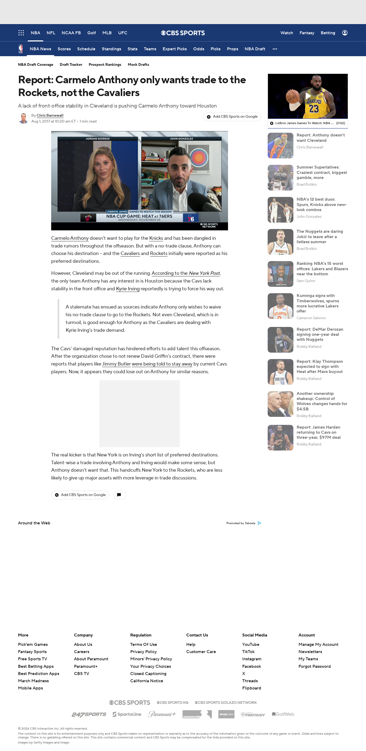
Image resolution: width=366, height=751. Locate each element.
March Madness (33, 681)
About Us (83, 644)
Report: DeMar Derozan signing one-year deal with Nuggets (320, 334)
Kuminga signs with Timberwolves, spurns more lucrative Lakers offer (318, 303)
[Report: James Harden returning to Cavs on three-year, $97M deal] (280, 438)
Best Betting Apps (36, 666)
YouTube (250, 644)
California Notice (146, 681)
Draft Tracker (71, 64)
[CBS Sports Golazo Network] (226, 702)
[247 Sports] (89, 713)
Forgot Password (314, 666)
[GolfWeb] (283, 714)
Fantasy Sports (32, 651)
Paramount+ (86, 666)
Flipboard (251, 688)
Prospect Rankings (105, 64)
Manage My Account (318, 644)
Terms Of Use (143, 644)
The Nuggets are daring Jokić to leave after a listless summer (320, 236)
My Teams (308, 659)
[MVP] (226, 712)
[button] (275, 48)
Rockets (158, 253)
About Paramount (91, 659)
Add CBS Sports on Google (235, 116)
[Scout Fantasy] (253, 714)
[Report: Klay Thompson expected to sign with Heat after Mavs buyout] (280, 372)
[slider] (139, 214)
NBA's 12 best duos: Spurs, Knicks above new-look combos (322, 204)
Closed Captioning (148, 673)
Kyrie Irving (128, 289)
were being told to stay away (162, 364)
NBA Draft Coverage (35, 64)
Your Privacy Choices (150, 666)
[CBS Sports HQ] (172, 702)
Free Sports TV (32, 659)
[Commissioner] (197, 712)
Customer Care (201, 651)
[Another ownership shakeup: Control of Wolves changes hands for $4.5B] (280, 404)
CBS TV (81, 673)
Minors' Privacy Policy (151, 659)
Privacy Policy (143, 651)
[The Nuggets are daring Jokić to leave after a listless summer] (280, 242)
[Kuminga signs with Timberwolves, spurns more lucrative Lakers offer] (280, 306)
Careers (81, 651)
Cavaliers (130, 253)
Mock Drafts (138, 64)
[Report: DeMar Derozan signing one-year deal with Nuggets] (280, 340)
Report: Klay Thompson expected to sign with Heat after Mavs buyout (320, 366)
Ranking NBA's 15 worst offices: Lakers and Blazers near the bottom (322, 268)
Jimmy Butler (116, 364)
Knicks (156, 238)
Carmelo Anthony (70, 238)
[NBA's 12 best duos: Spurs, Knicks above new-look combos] (280, 210)
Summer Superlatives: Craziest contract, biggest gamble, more (322, 172)
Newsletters (310, 651)
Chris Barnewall (50, 115)
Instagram (252, 659)
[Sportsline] (127, 713)
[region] (139, 180)
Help (191, 644)
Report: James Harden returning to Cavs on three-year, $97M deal (319, 432)
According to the (186, 273)
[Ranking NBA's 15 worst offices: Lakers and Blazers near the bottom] (280, 274)
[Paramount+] (162, 713)
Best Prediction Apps (38, 673)
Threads (250, 681)
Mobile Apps (30, 688)
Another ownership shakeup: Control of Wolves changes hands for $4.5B (322, 401)
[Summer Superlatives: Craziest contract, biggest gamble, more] (280, 177)
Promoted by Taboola (240, 523)
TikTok (248, 651)
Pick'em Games (33, 644)
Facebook (251, 666)
